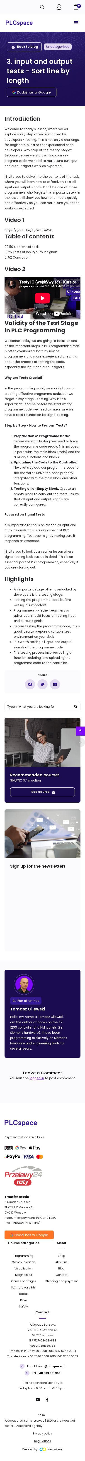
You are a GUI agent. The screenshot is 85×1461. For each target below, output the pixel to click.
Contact (61, 1275)
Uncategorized (57, 46)
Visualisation (24, 1268)
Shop (61, 1256)
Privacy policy (42, 1433)
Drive (23, 1300)
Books (23, 1294)
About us (61, 1262)
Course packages (23, 1281)
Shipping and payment (61, 1281)
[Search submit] (75, 706)
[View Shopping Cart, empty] (76, 7)
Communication (23, 1262)
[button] (30, 684)
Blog (61, 1268)
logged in (37, 1078)
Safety (23, 1306)
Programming (23, 1256)
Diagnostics (23, 1275)
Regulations (42, 1441)
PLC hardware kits (23, 1287)
